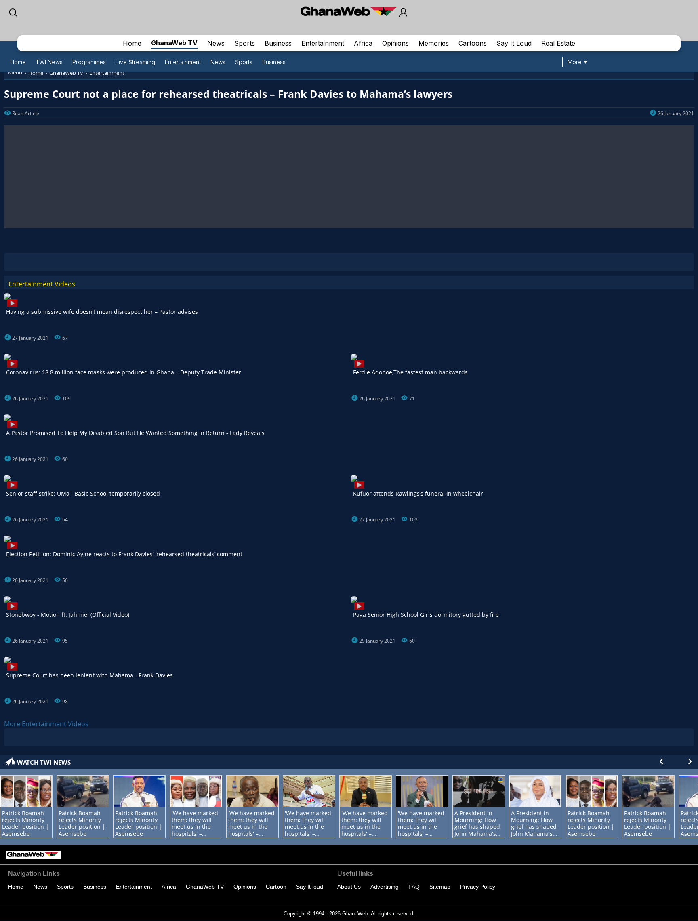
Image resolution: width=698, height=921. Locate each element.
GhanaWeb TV (174, 43)
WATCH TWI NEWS (44, 762)
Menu (15, 72)
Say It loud (309, 886)
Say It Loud (514, 43)
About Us (349, 886)
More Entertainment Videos (46, 723)
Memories (433, 43)
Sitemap (439, 886)
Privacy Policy (477, 886)
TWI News (49, 62)
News (216, 43)
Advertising (384, 886)
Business (278, 43)
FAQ (414, 886)
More (575, 62)
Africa (363, 43)
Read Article (25, 113)
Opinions (395, 43)
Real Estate (558, 43)
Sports (244, 43)
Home (132, 43)
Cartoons (472, 43)
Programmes (89, 62)
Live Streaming (135, 62)
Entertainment (322, 43)
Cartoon (276, 886)
